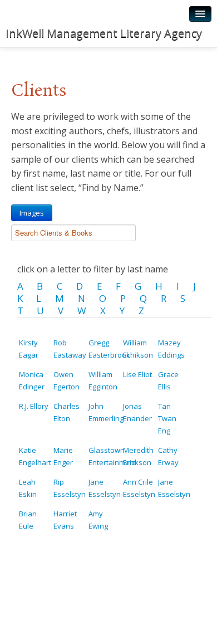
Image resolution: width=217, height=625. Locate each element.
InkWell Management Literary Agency (104, 33)
